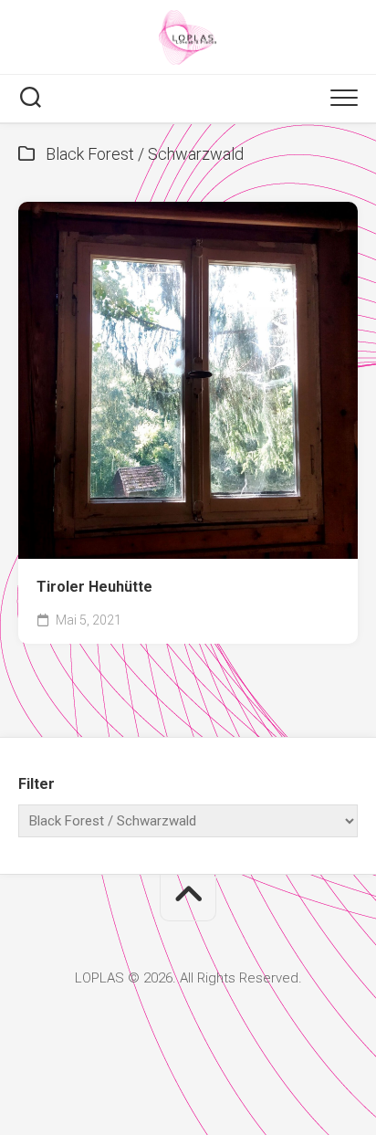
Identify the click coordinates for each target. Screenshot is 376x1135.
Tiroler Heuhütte (94, 586)
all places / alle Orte (102, 531)
